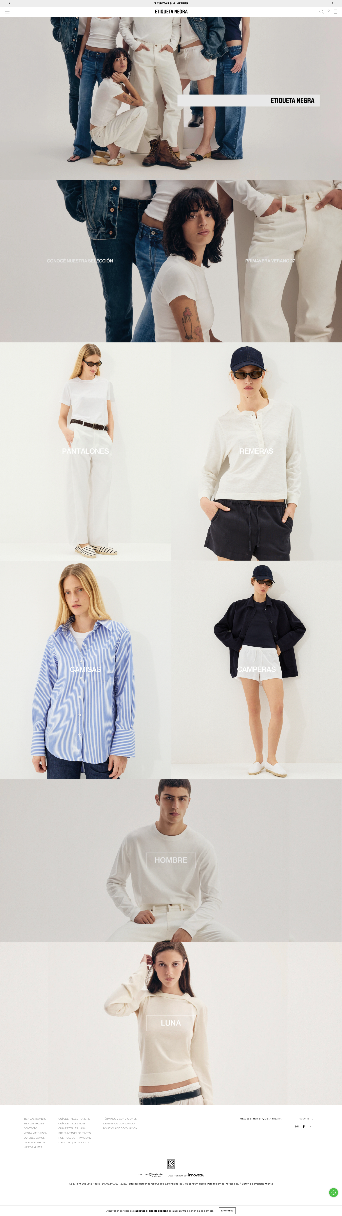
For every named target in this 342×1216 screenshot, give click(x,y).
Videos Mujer (33, 1147)
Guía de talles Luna (72, 1128)
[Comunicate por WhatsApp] (333, 1192)
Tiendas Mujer (34, 1123)
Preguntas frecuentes (74, 1133)
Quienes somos (34, 1137)
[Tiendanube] (150, 1175)
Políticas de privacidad (74, 1137)
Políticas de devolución (120, 1128)
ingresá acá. (232, 1183)
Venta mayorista (35, 1133)
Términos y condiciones (120, 1118)
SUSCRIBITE (306, 1119)
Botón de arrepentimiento (257, 1183)
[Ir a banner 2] (171, 1023)
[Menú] (7, 12)
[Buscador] (321, 12)
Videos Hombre (34, 1142)
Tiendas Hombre (35, 1118)
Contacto (30, 1128)
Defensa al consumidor (120, 1123)
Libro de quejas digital (74, 1142)
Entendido (227, 1210)
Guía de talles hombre (74, 1118)
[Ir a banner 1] (171, 98)
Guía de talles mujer (72, 1123)
